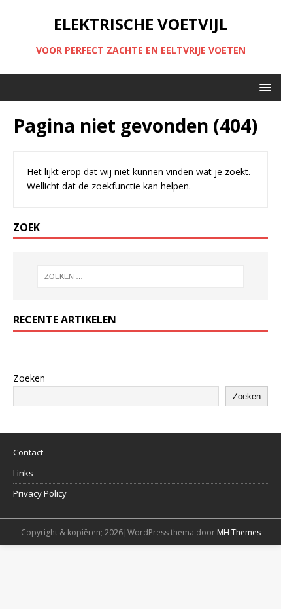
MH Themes (239, 532)
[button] (263, 86)
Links (23, 473)
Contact (28, 452)
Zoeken (29, 378)
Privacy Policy (40, 493)
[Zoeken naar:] (141, 276)
